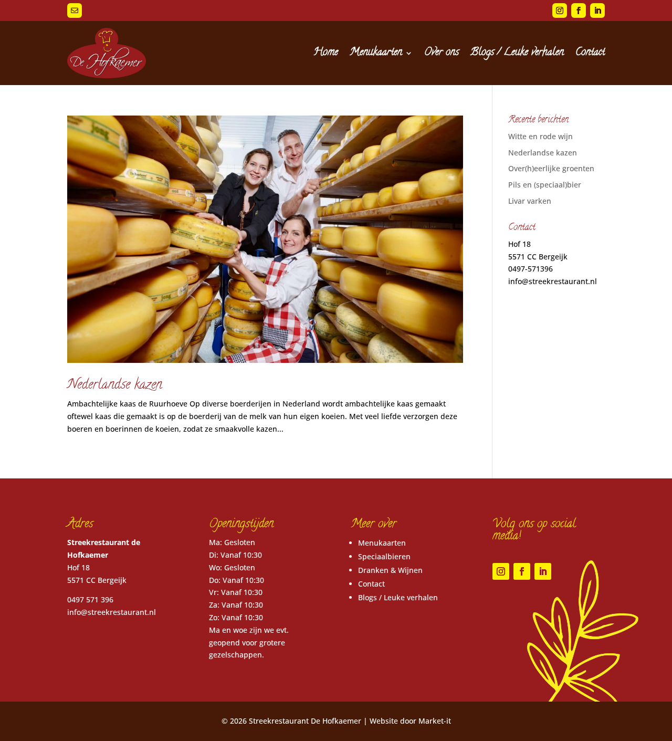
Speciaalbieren (384, 556)
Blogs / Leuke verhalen (517, 53)
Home (325, 53)
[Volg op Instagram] (559, 10)
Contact (590, 53)
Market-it (434, 721)
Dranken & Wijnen (390, 570)
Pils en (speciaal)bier (544, 185)
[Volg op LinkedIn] (597, 10)
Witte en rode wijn (540, 136)
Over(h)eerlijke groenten (551, 168)
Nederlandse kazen (114, 385)
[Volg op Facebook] (578, 10)
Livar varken (529, 201)
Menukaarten (376, 53)
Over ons (441, 53)
